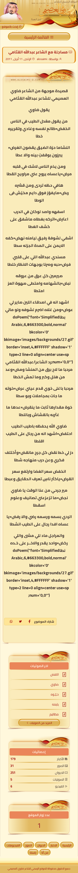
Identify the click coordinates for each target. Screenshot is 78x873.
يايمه (55, 704)
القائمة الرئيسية (37, 37)
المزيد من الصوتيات (41, 723)
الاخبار (54, 845)
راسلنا (33, 852)
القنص (54, 674)
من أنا (45, 852)
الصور (28, 845)
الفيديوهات (13, 845)
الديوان (41, 845)
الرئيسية (66, 845)
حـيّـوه (55, 694)
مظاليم (54, 714)
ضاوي (55, 684)
